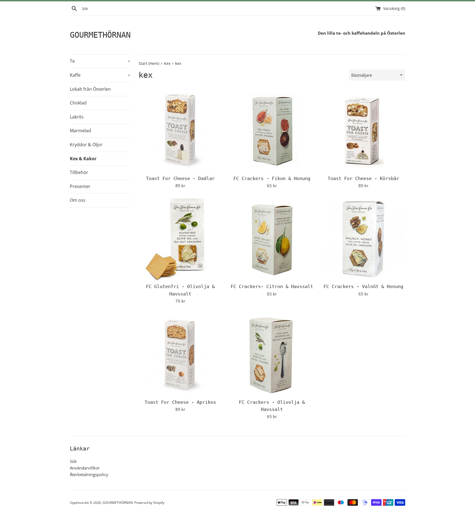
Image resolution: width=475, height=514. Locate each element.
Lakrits (77, 117)
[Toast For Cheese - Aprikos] (180, 354)
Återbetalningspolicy (89, 474)
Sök (73, 461)
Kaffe (100, 75)
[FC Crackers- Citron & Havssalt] (271, 238)
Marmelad (80, 131)
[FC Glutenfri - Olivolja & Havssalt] (180, 238)
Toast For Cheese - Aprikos (180, 402)
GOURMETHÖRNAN (100, 35)
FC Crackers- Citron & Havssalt (272, 286)
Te (100, 61)
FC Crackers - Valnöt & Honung (363, 286)
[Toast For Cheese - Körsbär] (363, 130)
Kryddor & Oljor (86, 145)
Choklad (78, 103)
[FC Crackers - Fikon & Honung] (271, 130)
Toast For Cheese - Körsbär (363, 178)
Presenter (80, 186)
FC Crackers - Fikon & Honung (271, 178)
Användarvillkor (85, 468)
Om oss (77, 200)
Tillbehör (79, 172)
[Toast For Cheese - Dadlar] (180, 130)
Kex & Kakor (83, 159)
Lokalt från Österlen (90, 89)
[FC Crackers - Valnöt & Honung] (363, 238)
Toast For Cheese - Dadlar (180, 178)
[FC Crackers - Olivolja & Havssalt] (271, 354)
